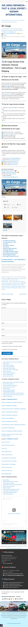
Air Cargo (3, 276)
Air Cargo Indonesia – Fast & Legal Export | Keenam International (14, 10)
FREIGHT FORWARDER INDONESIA (9, 415)
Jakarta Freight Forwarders (9, 254)
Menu (26, 1)
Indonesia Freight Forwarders (10, 248)
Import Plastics (23, 294)
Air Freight (12, 20)
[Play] (3, 542)
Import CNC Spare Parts (7, 467)
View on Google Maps (8, 563)
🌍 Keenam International (8, 596)
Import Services (6, 388)
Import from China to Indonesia (10, 385)
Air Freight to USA (14, 284)
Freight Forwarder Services (10, 399)
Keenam (9, 84)
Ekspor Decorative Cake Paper (8, 445)
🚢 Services (5, 599)
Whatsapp (5, 35)
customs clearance (9, 133)
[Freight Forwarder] (1, 626)
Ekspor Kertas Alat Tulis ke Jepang (9, 461)
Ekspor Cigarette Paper (7, 451)
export (4, 94)
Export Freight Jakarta (8, 374)
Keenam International (5, 20)
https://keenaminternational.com (16, 582)
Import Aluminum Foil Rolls (9, 387)
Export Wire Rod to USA (8, 376)
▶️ (11, 599)
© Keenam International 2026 (14, 623)
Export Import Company (8, 365)
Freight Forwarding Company (10, 439)
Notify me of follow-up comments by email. (12, 346)
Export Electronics (7, 371)
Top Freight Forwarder (8, 250)
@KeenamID (14, 33)
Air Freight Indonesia (7, 220)
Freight (9, 107)
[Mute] (22, 542)
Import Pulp (4, 448)
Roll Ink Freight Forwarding (9, 390)
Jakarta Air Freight (10, 287)
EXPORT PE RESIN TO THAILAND (10, 369)
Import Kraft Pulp (6, 442)
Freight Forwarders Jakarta (7, 294)
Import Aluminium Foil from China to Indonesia (13, 394)
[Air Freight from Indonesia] (7, 225)
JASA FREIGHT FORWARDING (8, 427)
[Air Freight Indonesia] (7, 217)
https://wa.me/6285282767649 (15, 573)
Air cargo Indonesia (8, 283)
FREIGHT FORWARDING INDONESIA (10, 412)
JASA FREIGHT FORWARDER (8, 418)
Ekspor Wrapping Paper (6, 473)
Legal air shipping (18, 287)
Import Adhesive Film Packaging (8, 464)
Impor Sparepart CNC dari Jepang (9, 458)
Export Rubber (6, 480)
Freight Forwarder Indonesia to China (11, 489)
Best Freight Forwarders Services (11, 256)
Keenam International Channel (15, 585)
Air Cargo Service (15, 283)
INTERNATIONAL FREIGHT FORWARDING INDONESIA (14, 408)
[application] (14, 537)
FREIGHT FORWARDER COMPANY (9, 405)
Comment (4, 307)
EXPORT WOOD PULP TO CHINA (10, 481)
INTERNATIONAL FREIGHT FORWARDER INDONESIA (13, 424)
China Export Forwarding (8, 483)
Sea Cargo (5, 243)
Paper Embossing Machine (8, 366)
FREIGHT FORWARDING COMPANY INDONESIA (12, 402)
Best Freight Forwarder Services (10, 253)
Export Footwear (7, 487)
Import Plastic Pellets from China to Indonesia (13, 382)
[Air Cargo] (14, 606)
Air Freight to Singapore (6, 284)
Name (3, 323)
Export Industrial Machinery (9, 373)
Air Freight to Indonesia (8, 245)
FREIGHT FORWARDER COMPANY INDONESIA (12, 431)
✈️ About (18, 596)
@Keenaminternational (7, 33)
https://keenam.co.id (14, 587)
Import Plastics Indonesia (8, 486)
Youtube (20, 33)
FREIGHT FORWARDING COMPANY (9, 421)
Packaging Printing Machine (9, 391)
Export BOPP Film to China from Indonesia (12, 362)
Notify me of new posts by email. (10, 349)
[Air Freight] (17, 217)
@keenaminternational (13, 162)
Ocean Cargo (6, 246)
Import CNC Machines (7, 396)
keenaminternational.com (12, 161)
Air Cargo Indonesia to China (9, 242)
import (7, 94)
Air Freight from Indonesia (9, 240)
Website (3, 335)
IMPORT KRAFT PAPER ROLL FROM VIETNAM (13, 393)
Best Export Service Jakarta (9, 368)
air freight (7, 86)
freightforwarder (5, 281)
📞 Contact (20, 599)
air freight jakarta (22, 283)
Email (3, 329)
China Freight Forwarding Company (10, 490)
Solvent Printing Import (8, 383)
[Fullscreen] (24, 542)
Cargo (15, 20)
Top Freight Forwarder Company (10, 251)
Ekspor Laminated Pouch (7, 454)
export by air (8, 286)
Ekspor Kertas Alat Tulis (7, 470)
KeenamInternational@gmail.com (9, 32)
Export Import (6, 363)
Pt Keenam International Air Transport (8, 544)
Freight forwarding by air (16, 286)
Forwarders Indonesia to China (9, 492)
